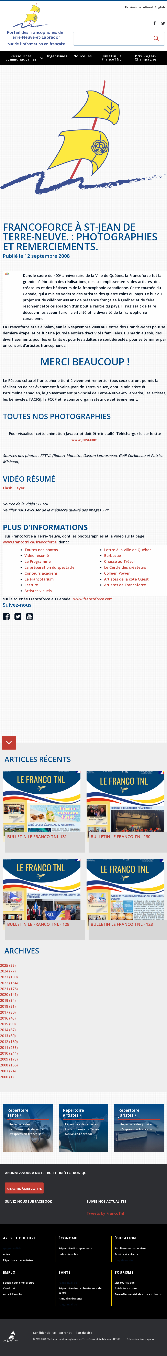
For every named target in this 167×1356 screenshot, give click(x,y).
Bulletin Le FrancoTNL (112, 58)
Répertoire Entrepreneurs (75, 1248)
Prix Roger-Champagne (145, 58)
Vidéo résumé (36, 555)
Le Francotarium (39, 579)
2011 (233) (9, 1047)
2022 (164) (9, 982)
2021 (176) (9, 988)
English (160, 7)
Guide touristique (125, 1288)
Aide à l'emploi (12, 1294)
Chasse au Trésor (119, 561)
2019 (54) (8, 1000)
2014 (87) (8, 1029)
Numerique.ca (147, 1339)
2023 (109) (9, 976)
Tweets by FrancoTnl (105, 1213)
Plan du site (83, 1333)
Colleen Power (117, 573)
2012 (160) (9, 1041)
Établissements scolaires (130, 1248)
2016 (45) (8, 1018)
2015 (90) (8, 1023)
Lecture (31, 584)
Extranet (65, 1333)
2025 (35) (8, 965)
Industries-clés (68, 1254)
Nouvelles (83, 56)
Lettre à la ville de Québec (127, 549)
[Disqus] (85, 688)
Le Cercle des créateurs (125, 567)
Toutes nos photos (41, 549)
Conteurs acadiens (41, 573)
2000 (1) (7, 1076)
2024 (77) (8, 971)
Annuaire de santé (70, 1298)
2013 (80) (8, 1035)
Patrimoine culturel (139, 7)
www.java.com (84, 439)
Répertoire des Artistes (18, 1260)
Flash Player (13, 488)
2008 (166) (9, 1065)
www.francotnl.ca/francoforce (30, 542)
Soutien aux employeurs (18, 1282)
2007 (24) (8, 1070)
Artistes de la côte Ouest (126, 579)
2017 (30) (8, 1012)
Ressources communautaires (21, 58)
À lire (6, 1254)
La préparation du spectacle (49, 567)
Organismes (56, 56)
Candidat (9, 1288)
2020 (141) (9, 994)
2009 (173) (9, 1059)
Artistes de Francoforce (125, 584)
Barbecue (112, 555)
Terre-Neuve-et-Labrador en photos (138, 1294)
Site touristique (124, 1282)
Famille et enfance (126, 1254)
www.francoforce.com (93, 598)
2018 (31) (8, 1006)
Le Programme (37, 561)
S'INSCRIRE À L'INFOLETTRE (24, 1188)
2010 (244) (9, 1053)
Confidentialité (44, 1333)
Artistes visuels (38, 590)
